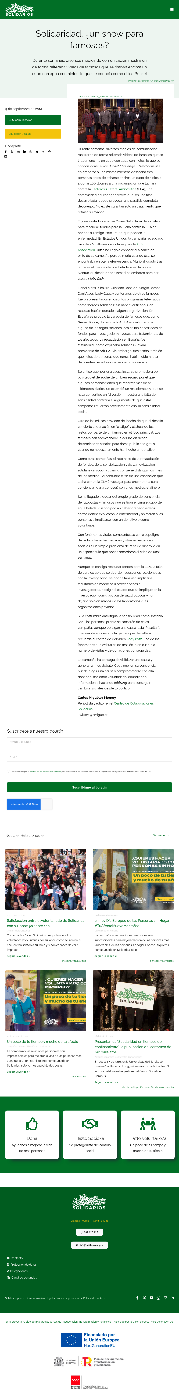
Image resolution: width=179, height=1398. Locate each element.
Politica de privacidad (68, 1298)
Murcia (125, 1087)
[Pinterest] (49, 151)
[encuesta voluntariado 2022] (45, 851)
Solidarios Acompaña (162, 1087)
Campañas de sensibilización (21, 1046)
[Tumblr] (43, 151)
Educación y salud (20, 133)
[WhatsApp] (31, 151)
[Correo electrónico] (6, 156)
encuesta (66, 961)
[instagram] (158, 1298)
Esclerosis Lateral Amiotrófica (114, 189)
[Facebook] (6, 151)
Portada (132, 81)
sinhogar (154, 961)
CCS (11, 120)
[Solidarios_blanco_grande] (19, 4)
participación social (140, 1087)
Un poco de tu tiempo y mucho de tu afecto (42, 1042)
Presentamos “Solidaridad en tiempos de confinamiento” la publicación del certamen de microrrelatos (133, 1047)
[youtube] (151, 1298)
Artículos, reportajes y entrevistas (111, 1057)
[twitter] (144, 1298)
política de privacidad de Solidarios (45, 772)
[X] (12, 151)
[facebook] (137, 1298)
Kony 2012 (134, 639)
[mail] (165, 1298)
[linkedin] (172, 1298)
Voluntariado (79, 961)
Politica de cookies (94, 1298)
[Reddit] (18, 151)
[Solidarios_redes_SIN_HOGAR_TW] (133, 851)
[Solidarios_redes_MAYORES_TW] (45, 972)
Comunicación (23, 120)
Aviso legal (46, 1298)
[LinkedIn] (25, 151)
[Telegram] (37, 151)
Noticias (26, 931)
